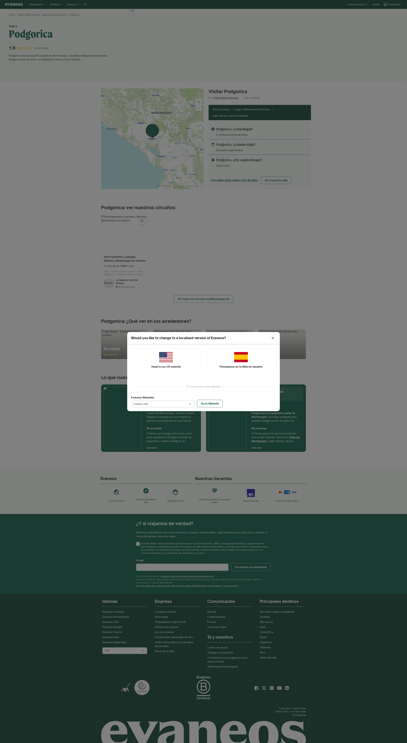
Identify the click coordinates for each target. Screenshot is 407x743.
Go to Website (210, 403)
